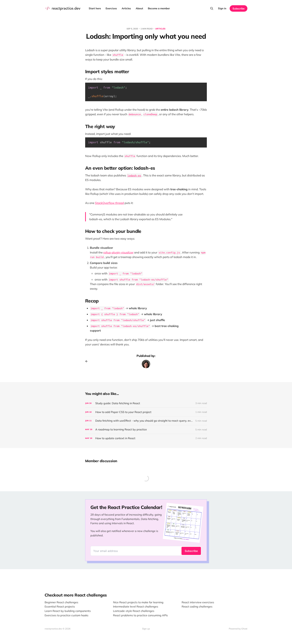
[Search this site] (211, 8)
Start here (95, 8)
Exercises (111, 8)
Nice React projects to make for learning (138, 602)
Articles (126, 8)
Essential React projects (60, 606)
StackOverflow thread (109, 203)
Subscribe (239, 8)
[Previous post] (87, 361)
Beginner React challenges (61, 602)
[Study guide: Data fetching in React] (146, 403)
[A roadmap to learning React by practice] (146, 429)
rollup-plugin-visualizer (118, 252)
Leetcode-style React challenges (133, 611)
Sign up (146, 628)
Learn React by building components (68, 611)
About (139, 8)
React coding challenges (197, 606)
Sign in (222, 8)
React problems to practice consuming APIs (140, 615)
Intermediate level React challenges (135, 606)
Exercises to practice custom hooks (66, 615)
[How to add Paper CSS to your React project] (146, 412)
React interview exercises (198, 602)
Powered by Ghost (238, 628)
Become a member (159, 8)
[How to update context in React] (146, 438)
